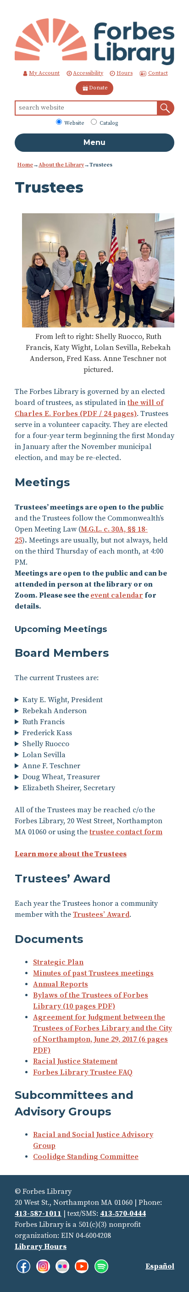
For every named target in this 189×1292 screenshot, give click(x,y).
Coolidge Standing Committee (86, 1156)
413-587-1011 (38, 1213)
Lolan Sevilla (44, 755)
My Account (44, 73)
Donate (98, 87)
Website (73, 123)
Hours (125, 73)
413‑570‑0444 (123, 1213)
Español (159, 1266)
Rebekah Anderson (54, 710)
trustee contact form (125, 832)
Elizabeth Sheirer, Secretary (68, 788)
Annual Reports (60, 984)
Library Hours (41, 1246)
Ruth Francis (43, 721)
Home (25, 164)
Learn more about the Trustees (71, 854)
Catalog (108, 123)
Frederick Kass (47, 732)
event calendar (116, 595)
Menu (94, 142)
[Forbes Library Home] (94, 41)
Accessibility (88, 73)
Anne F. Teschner (53, 766)
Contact (158, 73)
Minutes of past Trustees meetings (93, 973)
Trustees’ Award (101, 914)
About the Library (61, 164)
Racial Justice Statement (75, 1061)
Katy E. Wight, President (62, 699)
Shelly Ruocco (45, 744)
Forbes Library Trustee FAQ (83, 1072)
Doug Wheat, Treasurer (61, 777)
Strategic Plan (58, 962)
